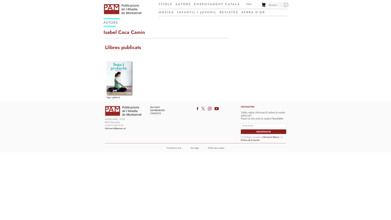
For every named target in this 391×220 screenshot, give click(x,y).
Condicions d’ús (174, 147)
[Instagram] (209, 108)
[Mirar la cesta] (263, 5)
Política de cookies (216, 147)
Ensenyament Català (217, 4)
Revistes (228, 12)
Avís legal (194, 147)
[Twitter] (203, 108)
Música (166, 12)
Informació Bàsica (271, 137)
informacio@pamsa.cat (115, 128)
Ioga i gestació (113, 97)
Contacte (155, 113)
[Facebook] (197, 108)
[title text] (131, 9)
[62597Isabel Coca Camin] (119, 78)
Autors (183, 4)
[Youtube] (217, 108)
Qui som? (155, 107)
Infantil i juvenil (196, 12)
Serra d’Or (253, 12)
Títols (165, 4)
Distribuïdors (157, 110)
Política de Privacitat (250, 140)
